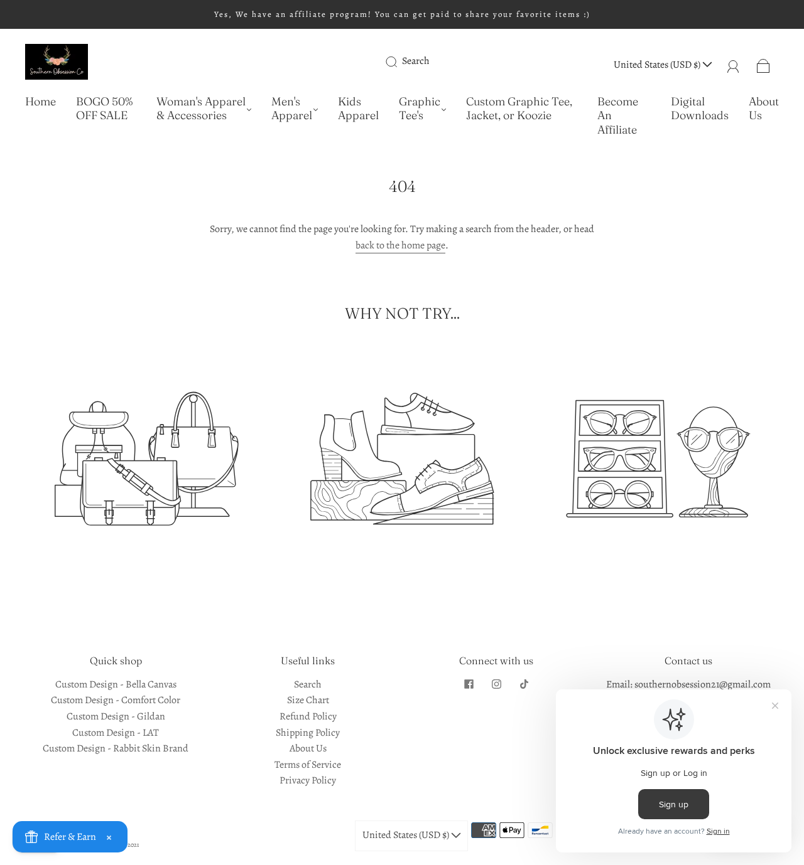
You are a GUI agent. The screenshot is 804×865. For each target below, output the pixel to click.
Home (40, 102)
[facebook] (468, 684)
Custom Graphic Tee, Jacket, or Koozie (519, 109)
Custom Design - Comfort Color (115, 700)
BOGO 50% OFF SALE (104, 109)
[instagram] (496, 684)
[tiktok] (524, 684)
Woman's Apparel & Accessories (201, 109)
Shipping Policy (308, 733)
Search (416, 61)
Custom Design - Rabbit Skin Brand (115, 748)
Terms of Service (307, 765)
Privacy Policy (308, 780)
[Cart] (763, 64)
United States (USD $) (658, 65)
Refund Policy (308, 716)
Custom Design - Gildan (116, 716)
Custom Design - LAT (115, 733)
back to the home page (400, 245)
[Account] (733, 64)
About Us (764, 109)
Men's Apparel (291, 109)
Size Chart (308, 700)
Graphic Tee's (419, 109)
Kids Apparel (358, 109)
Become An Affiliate (617, 116)
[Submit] (399, 61)
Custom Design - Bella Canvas (116, 684)
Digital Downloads (700, 109)
